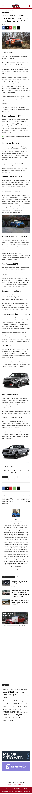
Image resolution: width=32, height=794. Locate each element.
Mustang (4, 706)
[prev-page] (3, 608)
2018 (10, 477)
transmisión (5, 478)
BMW (17, 692)
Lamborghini (21, 701)
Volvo (11, 720)
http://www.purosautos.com (16, 521)
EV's (18, 695)
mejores (20, 477)
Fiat (28, 695)
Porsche (11, 709)
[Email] (18, 27)
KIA (15, 700)
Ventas (23, 718)
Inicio (3, 10)
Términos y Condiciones (21, 788)
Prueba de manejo (11, 712)
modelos (26, 477)
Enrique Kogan (9, 695)
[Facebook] (3, 27)
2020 (12, 689)
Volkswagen (6, 720)
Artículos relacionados (8, 577)
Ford (5, 697)
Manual (14, 477)
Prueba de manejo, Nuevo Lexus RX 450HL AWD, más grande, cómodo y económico (8, 500)
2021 (15, 689)
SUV (27, 712)
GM (15, 698)
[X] (7, 27)
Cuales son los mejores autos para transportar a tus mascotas (23, 499)
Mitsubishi (9, 703)
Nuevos (5, 709)
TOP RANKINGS (9, 10)
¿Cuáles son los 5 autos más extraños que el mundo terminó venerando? (20, 602)
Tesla (5, 715)
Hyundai (6, 701)
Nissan (9, 706)
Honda (19, 698)
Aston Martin (20, 689)
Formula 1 (10, 698)
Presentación (18, 709)
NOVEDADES (16, 706)
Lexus (4, 703)
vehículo (6, 717)
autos (11, 692)
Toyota (19, 715)
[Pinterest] (10, 27)
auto (5, 692)
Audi (25, 689)
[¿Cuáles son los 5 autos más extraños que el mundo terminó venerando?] (6, 602)
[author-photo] (16, 517)
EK (4, 24)
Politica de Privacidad (10, 788)
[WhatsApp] (14, 27)
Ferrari (24, 695)
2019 (8, 689)
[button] (2, 6)
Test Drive (11, 715)
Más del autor (19, 577)
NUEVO (23, 706)
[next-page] (5, 608)
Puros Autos (19, 473)
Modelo (16, 703)
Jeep (11, 701)
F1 (20, 695)
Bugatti (22, 692)
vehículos (12, 478)
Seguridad (22, 712)
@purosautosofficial (16, 785)
